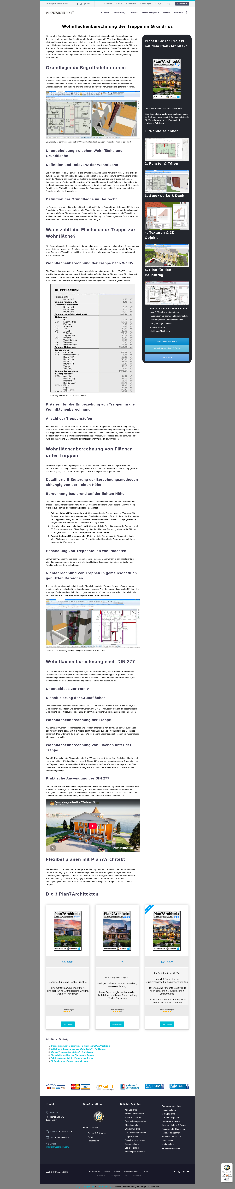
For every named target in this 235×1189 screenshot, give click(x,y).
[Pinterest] (85, 4)
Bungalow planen (132, 1129)
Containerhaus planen (135, 1140)
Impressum (137, 1176)
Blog (168, 4)
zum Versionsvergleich (167, 341)
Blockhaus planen (133, 1125)
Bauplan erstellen (133, 1117)
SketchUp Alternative (171, 1136)
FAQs (159, 4)
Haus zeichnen (169, 1110)
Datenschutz (100, 1176)
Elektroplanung (132, 1148)
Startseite (104, 12)
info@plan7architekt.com (58, 4)
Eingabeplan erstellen (135, 1152)
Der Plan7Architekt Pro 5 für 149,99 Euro (163, 108)
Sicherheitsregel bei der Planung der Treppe (72, 1055)
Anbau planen (131, 1110)
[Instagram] (81, 4)
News (120, 4)
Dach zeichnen (132, 1144)
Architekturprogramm (134, 1114)
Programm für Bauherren (173, 1129)
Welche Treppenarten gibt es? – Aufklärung (72, 1052)
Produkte (178, 12)
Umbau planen (168, 1144)
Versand (117, 1172)
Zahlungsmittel (115, 1176)
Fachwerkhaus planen (172, 1106)
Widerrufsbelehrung (132, 1172)
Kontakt (109, 4)
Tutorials (133, 12)
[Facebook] (77, 4)
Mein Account (182, 4)
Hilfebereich (93, 1141)
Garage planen (168, 1114)
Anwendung (119, 12)
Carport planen (131, 1136)
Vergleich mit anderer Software (167, 348)
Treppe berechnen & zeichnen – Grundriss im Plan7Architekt (80, 1046)
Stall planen (167, 1140)
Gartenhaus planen (170, 1117)
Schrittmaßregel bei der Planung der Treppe (72, 1058)
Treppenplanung (104, 1186)
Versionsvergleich (150, 12)
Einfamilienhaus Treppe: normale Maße (70, 1061)
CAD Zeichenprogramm (135, 1133)
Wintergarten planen (171, 1148)
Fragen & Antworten (97, 1133)
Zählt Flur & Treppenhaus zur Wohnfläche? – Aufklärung (78, 1049)
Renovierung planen (171, 1133)
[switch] (226, 1179)
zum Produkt (167, 357)
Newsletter (132, 4)
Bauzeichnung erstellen (135, 1121)
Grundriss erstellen (171, 1121)
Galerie (166, 12)
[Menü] (231, 1164)
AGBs (146, 1172)
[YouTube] (88, 4)
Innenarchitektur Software (174, 1125)
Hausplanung (88, 1186)
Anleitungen (146, 4)
